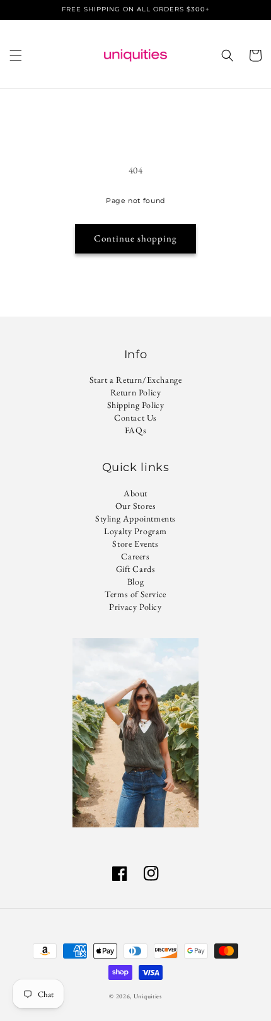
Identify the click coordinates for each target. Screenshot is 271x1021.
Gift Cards (136, 569)
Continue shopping (135, 238)
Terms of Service (135, 594)
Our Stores (135, 505)
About (135, 493)
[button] (16, 55)
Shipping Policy (135, 405)
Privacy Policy (135, 606)
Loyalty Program (135, 531)
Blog (135, 581)
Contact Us (135, 417)
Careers (135, 556)
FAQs (135, 430)
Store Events (135, 543)
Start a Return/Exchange (135, 379)
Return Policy (135, 392)
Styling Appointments (135, 518)
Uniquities (148, 996)
